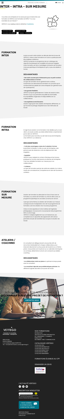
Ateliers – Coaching (25, 33)
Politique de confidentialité (27, 414)
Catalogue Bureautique (42, 350)
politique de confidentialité (27, 396)
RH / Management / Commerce (43, 336)
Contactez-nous (32, 300)
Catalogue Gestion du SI (42, 348)
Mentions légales (24, 412)
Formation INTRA (20, 31)
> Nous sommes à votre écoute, (27, 405)
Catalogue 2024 (39, 345)
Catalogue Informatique (42, 347)
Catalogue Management (42, 353)
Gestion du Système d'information (45, 334)
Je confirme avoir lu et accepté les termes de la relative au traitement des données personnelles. (29, 397)
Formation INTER (7, 31)
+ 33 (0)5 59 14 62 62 (11, 344)
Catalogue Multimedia (41, 352)
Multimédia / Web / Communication (45, 339)
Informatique (39, 333)
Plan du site (22, 415)
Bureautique (38, 338)
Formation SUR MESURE (9, 33)
